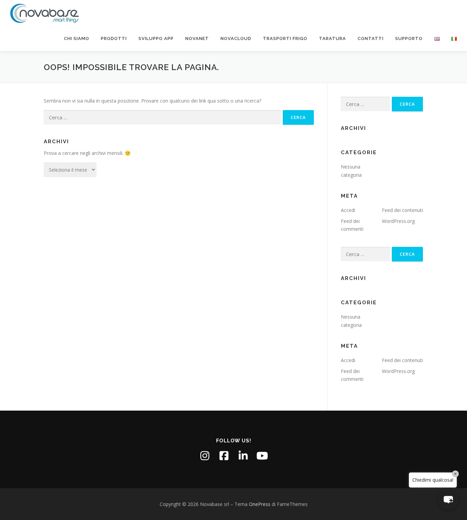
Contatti (371, 38)
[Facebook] (224, 456)
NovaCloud (236, 38)
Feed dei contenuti (402, 210)
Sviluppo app (156, 38)
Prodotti (114, 38)
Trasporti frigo (285, 38)
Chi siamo (76, 38)
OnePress (259, 504)
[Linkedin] (243, 456)
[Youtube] (262, 456)
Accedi (348, 210)
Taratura (332, 38)
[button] (448, 499)
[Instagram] (205, 456)
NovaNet (197, 38)
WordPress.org (398, 221)
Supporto (409, 38)
